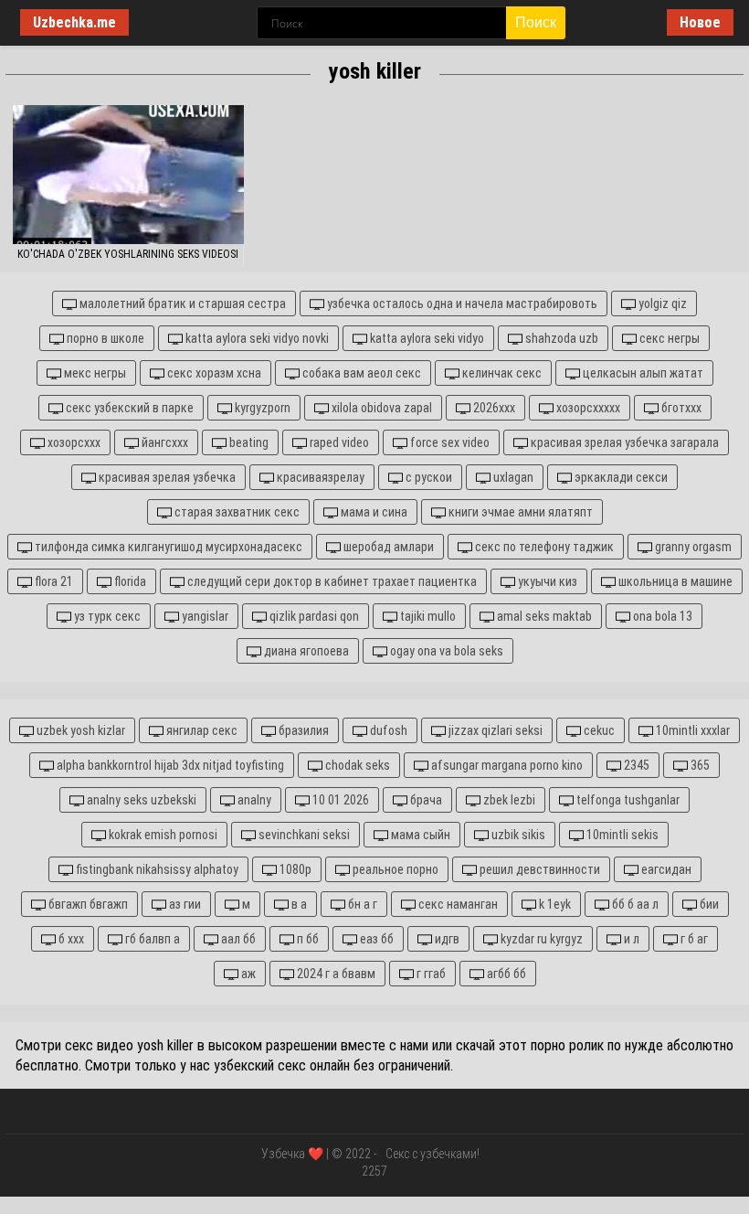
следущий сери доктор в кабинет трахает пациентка (331, 581)
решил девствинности (538, 869)
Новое (700, 22)
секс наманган (457, 904)
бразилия (302, 730)
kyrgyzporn (261, 407)
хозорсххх (72, 442)
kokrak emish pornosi (161, 834)
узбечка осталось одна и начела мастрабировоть (460, 303)
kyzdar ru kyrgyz (540, 939)
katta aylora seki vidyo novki (256, 338)
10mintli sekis (621, 834)
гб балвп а (151, 939)
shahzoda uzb (560, 338)
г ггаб (430, 973)
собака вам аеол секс (360, 373)
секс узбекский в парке (128, 407)
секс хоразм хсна (212, 373)
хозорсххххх (587, 407)
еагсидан (664, 869)
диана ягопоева (305, 651)
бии (708, 904)
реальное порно (394, 869)
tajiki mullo (426, 616)
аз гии (183, 904)
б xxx (70, 939)
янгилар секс (200, 730)
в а (298, 904)
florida (128, 581)
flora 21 (52, 581)
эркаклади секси (620, 477)
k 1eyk (553, 904)
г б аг (693, 939)
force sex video (448, 442)
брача (424, 800)
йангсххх (163, 442)
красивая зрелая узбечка (166, 477)
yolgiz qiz (661, 303)
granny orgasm (692, 546)
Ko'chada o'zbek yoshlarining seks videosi (127, 254)
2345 (635, 765)
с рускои (427, 477)
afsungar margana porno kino (505, 765)
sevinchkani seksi (303, 834)
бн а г (361, 904)
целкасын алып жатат (641, 373)
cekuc (598, 730)
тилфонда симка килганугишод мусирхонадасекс (167, 546)
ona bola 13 (661, 616)
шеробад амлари (387, 546)
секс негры (668, 338)
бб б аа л (634, 904)
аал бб (237, 939)
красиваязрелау (319, 477)
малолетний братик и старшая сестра (181, 303)
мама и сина (372, 512)
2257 (374, 1171)
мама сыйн (419, 834)
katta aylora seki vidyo (425, 338)
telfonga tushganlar (627, 800)
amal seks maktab (543, 616)
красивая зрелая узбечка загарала (623, 442)
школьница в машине (674, 581)
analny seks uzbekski (140, 800)
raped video (338, 442)
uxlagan (512, 477)
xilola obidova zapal (380, 407)
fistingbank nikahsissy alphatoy (155, 869)
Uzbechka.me (74, 22)
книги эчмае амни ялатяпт (519, 512)
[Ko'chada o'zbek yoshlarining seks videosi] (128, 174)
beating (248, 442)
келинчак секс (500, 373)
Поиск (535, 22)
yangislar (203, 616)
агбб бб (505, 973)
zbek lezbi (507, 800)
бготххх (680, 407)
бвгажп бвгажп (87, 904)
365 (699, 765)
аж (247, 973)
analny (253, 800)
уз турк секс (106, 616)
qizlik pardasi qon (313, 616)
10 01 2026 (339, 800)
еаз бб (375, 939)
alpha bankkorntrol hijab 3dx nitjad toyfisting (169, 765)
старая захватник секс (236, 512)
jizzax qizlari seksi (494, 730)
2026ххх (492, 407)
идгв (445, 939)
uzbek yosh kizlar (79, 730)
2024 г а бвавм (334, 973)
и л (630, 939)
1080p (294, 869)
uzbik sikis (517, 834)
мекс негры (93, 373)
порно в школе (104, 338)
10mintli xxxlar (691, 730)
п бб (306, 939)
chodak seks (356, 765)
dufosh (387, 730)
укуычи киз (546, 581)
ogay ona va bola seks (445, 651)
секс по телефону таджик (543, 546)
